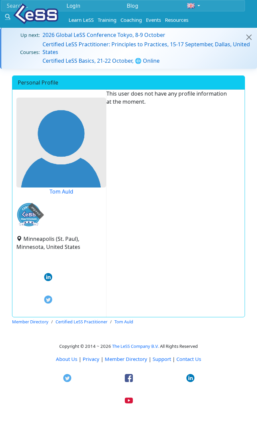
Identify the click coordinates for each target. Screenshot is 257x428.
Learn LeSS (81, 19)
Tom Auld (61, 191)
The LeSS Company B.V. (135, 346)
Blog (132, 5)
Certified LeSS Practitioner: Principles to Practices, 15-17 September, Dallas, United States (146, 48)
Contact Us (188, 359)
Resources (176, 19)
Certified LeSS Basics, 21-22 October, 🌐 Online (101, 60)
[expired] (28, 225)
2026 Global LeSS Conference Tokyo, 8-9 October (103, 35)
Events (153, 19)
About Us (66, 359)
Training (107, 19)
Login (73, 5)
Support (162, 359)
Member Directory (126, 359)
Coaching (131, 19)
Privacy (91, 359)
